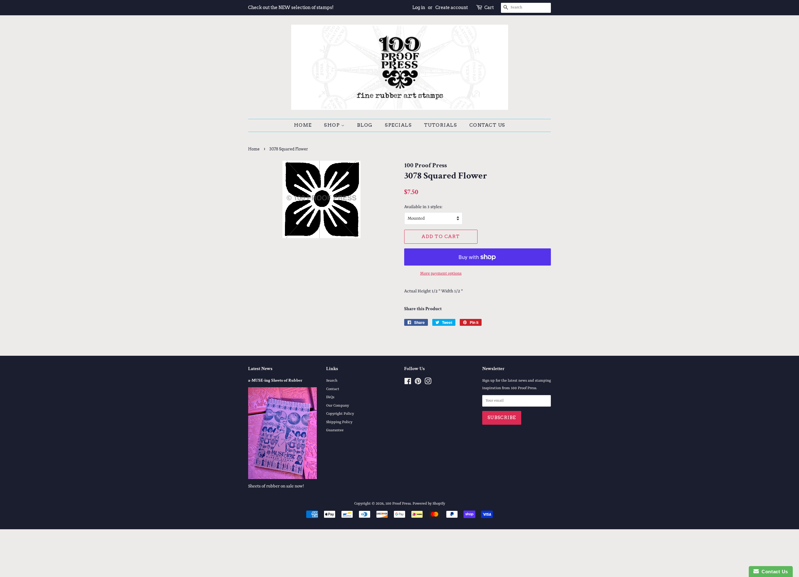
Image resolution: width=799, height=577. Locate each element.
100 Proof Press (398, 503)
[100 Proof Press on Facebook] (407, 383)
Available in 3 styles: (423, 206)
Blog (365, 125)
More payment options (441, 273)
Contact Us (487, 125)
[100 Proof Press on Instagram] (427, 383)
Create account (451, 7)
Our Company (337, 405)
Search (331, 381)
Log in (418, 7)
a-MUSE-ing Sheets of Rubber (275, 380)
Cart (489, 7)
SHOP (332, 125)
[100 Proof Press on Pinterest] (417, 383)
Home (303, 125)
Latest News (260, 369)
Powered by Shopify (429, 503)
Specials (398, 125)
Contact (332, 389)
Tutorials (440, 125)
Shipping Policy (339, 422)
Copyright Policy (340, 414)
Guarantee (335, 430)
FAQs (330, 397)
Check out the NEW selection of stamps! (291, 7)
